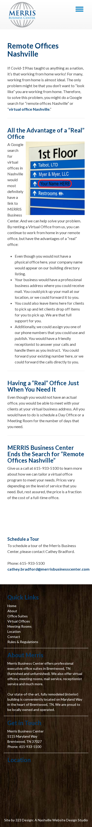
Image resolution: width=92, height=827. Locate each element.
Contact (13, 637)
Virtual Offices (18, 621)
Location (14, 631)
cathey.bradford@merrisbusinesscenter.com (48, 569)
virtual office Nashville (29, 109)
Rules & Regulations (22, 642)
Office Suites (17, 616)
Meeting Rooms (19, 626)
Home (11, 606)
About (12, 611)
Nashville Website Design (57, 820)
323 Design (24, 820)
